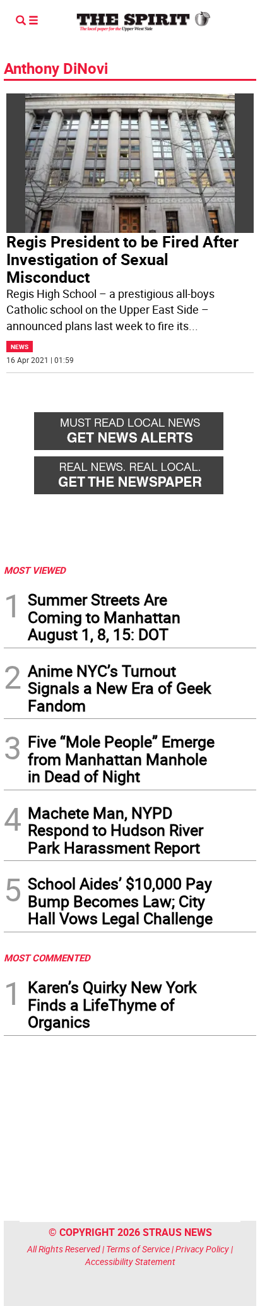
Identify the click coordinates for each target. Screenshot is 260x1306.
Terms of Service (138, 1249)
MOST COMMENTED (47, 957)
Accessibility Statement (130, 1261)
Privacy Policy (202, 1249)
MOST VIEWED (35, 570)
